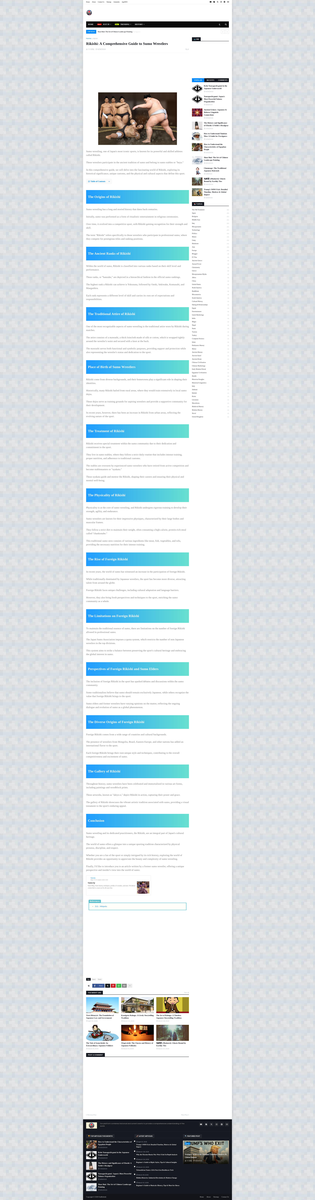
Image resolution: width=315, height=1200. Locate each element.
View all (186, 992)
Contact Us (101, 2)
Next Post (184, 1115)
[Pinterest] (113, 986)
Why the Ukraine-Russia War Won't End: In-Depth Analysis (156, 1154)
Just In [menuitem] (106, 24)
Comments (223, 80)
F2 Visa (210, 257)
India (210, 318)
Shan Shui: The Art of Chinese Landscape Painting (114, 32)
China (210, 281)
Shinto (210, 237)
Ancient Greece (210, 260)
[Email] (124, 986)
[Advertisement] (184, 12)
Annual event (210, 264)
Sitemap (109, 2)
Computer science (210, 339)
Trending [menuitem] (124, 24)
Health (210, 376)
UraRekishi (102, 1197)
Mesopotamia (210, 227)
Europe (210, 250)
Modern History (210, 410)
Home (88, 2)
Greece (210, 271)
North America (210, 288)
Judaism (210, 389)
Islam (210, 342)
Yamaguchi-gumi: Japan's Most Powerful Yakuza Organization (214, 99)
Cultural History (210, 301)
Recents (210, 80)
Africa (210, 277)
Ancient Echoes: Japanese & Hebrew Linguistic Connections (215, 112)
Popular (198, 80)
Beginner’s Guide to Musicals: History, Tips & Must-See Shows (157, 1185)
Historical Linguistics (210, 383)
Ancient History (210, 352)
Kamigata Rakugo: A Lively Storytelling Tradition (137, 1016)
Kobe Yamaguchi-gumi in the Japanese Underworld (215, 87)
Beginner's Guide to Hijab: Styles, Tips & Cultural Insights (156, 1162)
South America (210, 298)
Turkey (210, 335)
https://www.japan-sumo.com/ (99, 880)
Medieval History (210, 406)
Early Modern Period (210, 369)
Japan (95, 38)
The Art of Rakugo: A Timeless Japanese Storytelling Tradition (168, 1016)
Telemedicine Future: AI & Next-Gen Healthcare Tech (154, 1170)
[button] (99, 181)
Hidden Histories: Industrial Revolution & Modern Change (156, 1178)
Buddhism (210, 291)
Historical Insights (210, 379)
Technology (210, 230)
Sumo (99, 979)
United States (210, 284)
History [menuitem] (139, 24)
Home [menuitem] (90, 24)
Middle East (210, 220)
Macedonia (210, 403)
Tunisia (210, 332)
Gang (210, 240)
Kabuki (210, 393)
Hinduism (210, 243)
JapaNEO (124, 2)
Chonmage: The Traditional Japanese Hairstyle (215, 169)
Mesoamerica (210, 294)
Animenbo (116, 2)
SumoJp (93, 878)
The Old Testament (210, 210)
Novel (210, 413)
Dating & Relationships (210, 305)
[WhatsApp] (118, 986)
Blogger (210, 254)
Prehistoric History (210, 345)
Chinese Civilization (210, 362)
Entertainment (210, 311)
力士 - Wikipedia (101, 906)
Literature (210, 400)
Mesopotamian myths (210, 274)
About (94, 2)
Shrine (210, 349)
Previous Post (91, 1115)
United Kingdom (210, 417)
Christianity (210, 267)
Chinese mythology (210, 366)
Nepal (210, 325)
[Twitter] (107, 986)
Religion (210, 216)
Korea (210, 396)
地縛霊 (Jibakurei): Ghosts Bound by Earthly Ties (171, 1044)
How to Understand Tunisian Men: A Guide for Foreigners (215, 135)
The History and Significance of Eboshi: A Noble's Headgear (216, 124)
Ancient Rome (210, 359)
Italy (210, 386)
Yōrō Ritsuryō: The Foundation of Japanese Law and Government (100, 1016)
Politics (210, 233)
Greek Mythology (210, 315)
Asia (210, 247)
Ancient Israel (210, 355)
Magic (210, 322)
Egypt (210, 308)
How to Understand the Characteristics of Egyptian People (215, 146)
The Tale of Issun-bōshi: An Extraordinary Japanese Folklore (99, 1044)
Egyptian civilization (210, 372)
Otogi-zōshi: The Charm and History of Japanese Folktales (137, 1044)
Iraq (210, 223)
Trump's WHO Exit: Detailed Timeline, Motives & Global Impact (216, 192)
